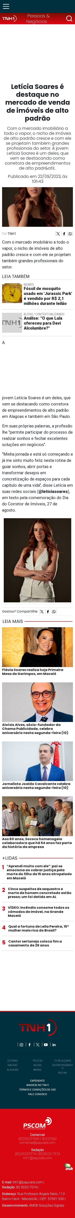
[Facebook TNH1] (30, 1044)
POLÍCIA (37, 1060)
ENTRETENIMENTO (62, 1067)
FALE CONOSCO (37, 1094)
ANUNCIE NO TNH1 (37, 1085)
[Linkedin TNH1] (54, 1044)
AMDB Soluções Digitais (46, 1205)
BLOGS (37, 1065)
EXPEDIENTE (37, 1080)
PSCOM (62, 1072)
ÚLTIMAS (12, 1060)
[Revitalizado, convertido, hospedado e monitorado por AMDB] (69, 1166)
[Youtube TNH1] (46, 1044)
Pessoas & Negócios (38, 18)
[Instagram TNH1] (22, 1044)
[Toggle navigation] (7, 6)
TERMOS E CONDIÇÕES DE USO (37, 1089)
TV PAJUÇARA (62, 1060)
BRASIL (37, 1069)
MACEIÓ (12, 1065)
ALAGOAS (12, 1069)
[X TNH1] (38, 1044)
